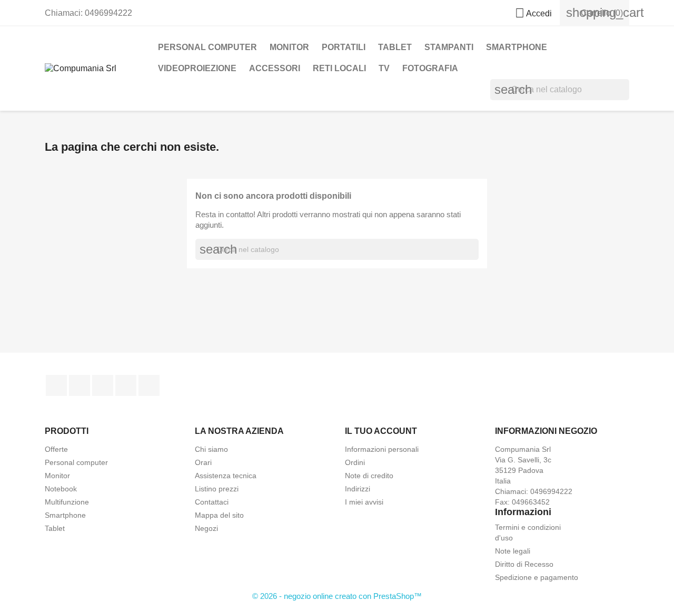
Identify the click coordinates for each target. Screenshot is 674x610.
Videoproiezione (197, 68)
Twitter (79, 385)
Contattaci (212, 502)
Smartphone (65, 515)
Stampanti (448, 47)
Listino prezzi (217, 489)
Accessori (274, 68)
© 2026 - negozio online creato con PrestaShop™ (337, 596)
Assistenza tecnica (225, 475)
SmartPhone (516, 47)
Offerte (56, 449)
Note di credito (369, 475)
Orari (203, 462)
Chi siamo (211, 449)
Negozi (206, 528)
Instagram (125, 385)
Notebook (61, 489)
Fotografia (430, 68)
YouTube (102, 385)
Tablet (395, 47)
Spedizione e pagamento (536, 577)
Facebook (56, 385)
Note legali (512, 551)
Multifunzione (67, 502)
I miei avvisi (364, 502)
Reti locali (339, 68)
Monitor (289, 47)
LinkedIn (149, 385)
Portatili (343, 47)
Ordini (355, 462)
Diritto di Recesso (524, 564)
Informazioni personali (382, 449)
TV (384, 68)
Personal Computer (207, 47)
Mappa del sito (219, 515)
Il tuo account (381, 431)
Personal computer (76, 462)
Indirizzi (357, 489)
